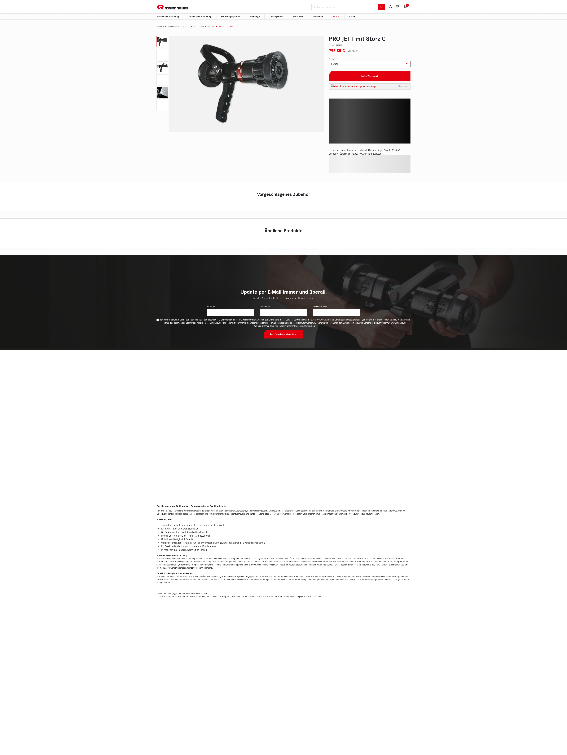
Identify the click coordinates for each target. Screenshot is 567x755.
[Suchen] (381, 7)
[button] (369, 86)
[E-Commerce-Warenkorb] (397, 6)
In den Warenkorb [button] (369, 76)
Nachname (265, 306)
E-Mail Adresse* (320, 306)
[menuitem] (168, 17)
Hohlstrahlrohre (197, 26)
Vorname (211, 306)
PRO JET (211, 26)
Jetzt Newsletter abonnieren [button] (283, 334)
